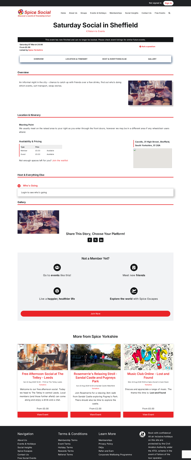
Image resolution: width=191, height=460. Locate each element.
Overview (39, 59)
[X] (95, 240)
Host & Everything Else (114, 59)
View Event (42, 414)
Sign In (168, 3)
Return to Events (96, 31)
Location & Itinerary (77, 59)
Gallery (152, 59)
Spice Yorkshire (35, 50)
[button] (169, 12)
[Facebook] (90, 240)
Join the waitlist (60, 160)
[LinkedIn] (101, 240)
